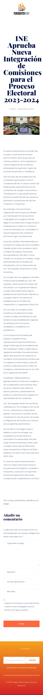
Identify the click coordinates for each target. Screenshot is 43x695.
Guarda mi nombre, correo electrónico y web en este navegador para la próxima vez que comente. (21, 606)
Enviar (21, 624)
